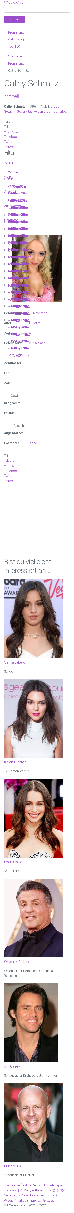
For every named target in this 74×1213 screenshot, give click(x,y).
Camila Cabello (14, 662)
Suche (14, 19)
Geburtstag (16, 39)
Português (37, 1195)
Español (60, 1185)
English (49, 1185)
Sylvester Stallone (17, 962)
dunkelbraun (16, 236)
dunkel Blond (17, 257)
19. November (38, 313)
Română (52, 1195)
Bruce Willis (12, 1166)
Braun (12, 236)
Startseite (15, 56)
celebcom (15, 2)
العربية (51, 1200)
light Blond (15, 285)
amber (13, 215)
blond (12, 250)
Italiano (40, 1190)
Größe (55, 106)
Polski (25, 1195)
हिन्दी (19, 1190)
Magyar (28, 1190)
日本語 (51, 1190)
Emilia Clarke (13, 862)
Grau (11, 243)
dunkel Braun (17, 264)
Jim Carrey (12, 1066)
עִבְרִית (31, 1200)
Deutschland (36, 343)
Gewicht (9, 111)
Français (10, 1190)
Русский (10, 1200)
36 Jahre (34, 323)
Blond (12, 229)
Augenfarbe (42, 111)
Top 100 (14, 46)
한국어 (61, 1190)
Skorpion (34, 333)
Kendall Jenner (15, 762)
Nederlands (12, 1195)
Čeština (26, 1185)
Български (12, 1185)
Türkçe (21, 1200)
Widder (13, 172)
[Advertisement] (37, 520)
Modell (11, 96)
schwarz (14, 299)
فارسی (41, 1200)
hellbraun (14, 271)
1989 (52, 313)
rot (10, 292)
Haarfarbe (59, 111)
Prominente (16, 32)
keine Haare (16, 278)
